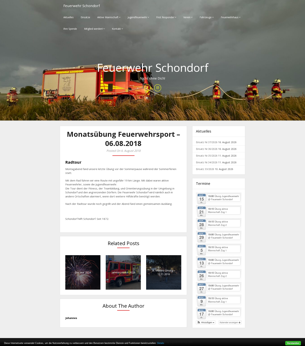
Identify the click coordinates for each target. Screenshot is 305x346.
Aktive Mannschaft (107, 17)
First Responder (165, 17)
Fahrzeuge (206, 17)
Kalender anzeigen (229, 322)
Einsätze (85, 17)
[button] (205, 322)
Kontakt (116, 28)
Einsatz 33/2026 (205, 169)
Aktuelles (68, 17)
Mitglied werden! (93, 28)
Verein (186, 17)
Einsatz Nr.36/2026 (206, 149)
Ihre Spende (70, 28)
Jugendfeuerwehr (137, 17)
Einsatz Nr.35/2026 (206, 155)
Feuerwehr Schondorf (81, 5)
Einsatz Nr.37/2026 (206, 142)
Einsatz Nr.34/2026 (206, 162)
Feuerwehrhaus (229, 17)
